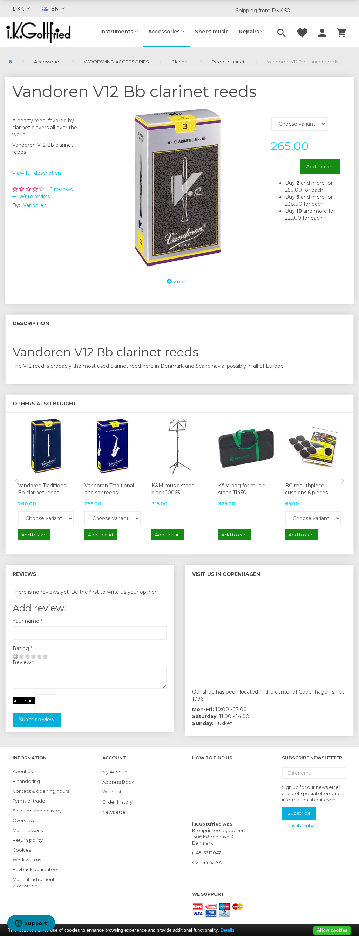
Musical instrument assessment (34, 882)
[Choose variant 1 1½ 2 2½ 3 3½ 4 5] (46, 518)
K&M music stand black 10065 (173, 489)
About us (23, 771)
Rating (21, 648)
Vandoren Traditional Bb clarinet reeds (42, 489)
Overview (23, 820)
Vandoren (35, 205)
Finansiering (26, 781)
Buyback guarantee (35, 869)
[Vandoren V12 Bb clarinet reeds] (179, 187)
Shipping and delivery (37, 810)
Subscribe (299, 813)
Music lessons (28, 830)
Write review (34, 196)
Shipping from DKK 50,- (264, 10)
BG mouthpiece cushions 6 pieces (306, 489)
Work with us (27, 859)
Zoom (181, 281)
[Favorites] (302, 32)
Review (22, 662)
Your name (26, 621)
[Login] (322, 32)
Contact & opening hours (41, 791)
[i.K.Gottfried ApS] (41, 32)
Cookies (22, 850)
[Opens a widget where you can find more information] (31, 923)
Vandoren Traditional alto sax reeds (109, 489)
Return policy (28, 840)
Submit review (36, 719)
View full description (36, 173)
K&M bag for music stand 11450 (241, 489)
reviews (61, 189)
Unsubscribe (301, 825)
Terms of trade (29, 801)
